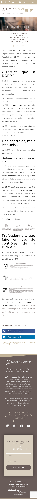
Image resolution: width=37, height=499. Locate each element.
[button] (26, 10)
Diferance (23, 486)
